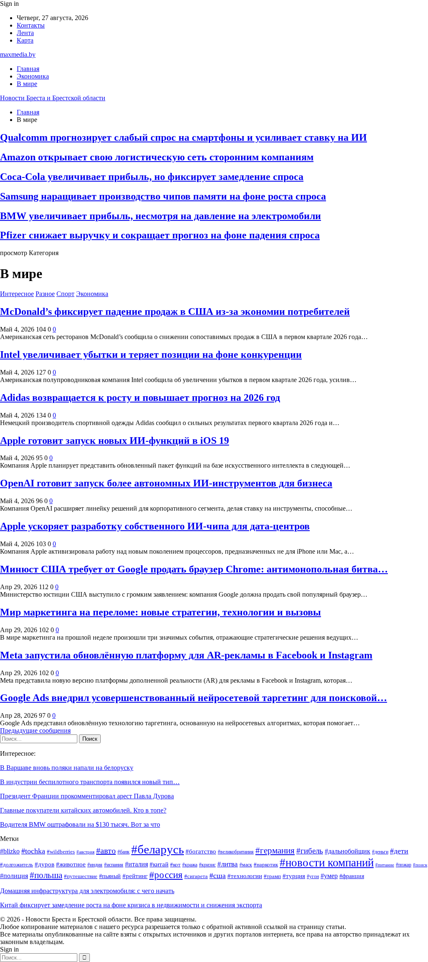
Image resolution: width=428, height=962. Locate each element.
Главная (28, 68)
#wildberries (61, 852)
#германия (275, 851)
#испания (113, 865)
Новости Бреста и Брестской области (52, 97)
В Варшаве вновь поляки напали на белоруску (66, 767)
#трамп (272, 876)
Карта (25, 40)
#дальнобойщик (347, 851)
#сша (217, 875)
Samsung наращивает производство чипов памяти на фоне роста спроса (163, 196)
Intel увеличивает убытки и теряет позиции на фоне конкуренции (151, 354)
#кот (175, 864)
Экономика (33, 76)
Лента (25, 32)
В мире (27, 83)
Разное (45, 293)
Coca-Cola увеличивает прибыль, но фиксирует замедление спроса (151, 176)
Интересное (17, 293)
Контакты (31, 25)
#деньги (380, 852)
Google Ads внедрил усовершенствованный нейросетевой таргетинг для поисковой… (193, 697)
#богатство (201, 851)
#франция (351, 876)
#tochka (33, 851)
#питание (384, 865)
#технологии (244, 876)
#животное (71, 864)
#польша (46, 875)
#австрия (85, 852)
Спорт (65, 293)
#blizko (10, 851)
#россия (166, 874)
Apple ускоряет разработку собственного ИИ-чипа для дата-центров (155, 526)
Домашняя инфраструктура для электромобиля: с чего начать (87, 890)
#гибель (309, 850)
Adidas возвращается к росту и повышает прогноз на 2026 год (140, 397)
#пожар (403, 865)
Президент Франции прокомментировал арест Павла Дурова (87, 796)
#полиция (14, 875)
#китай (159, 864)
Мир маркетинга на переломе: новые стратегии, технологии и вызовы (160, 612)
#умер (329, 876)
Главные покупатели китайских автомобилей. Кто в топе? (83, 810)
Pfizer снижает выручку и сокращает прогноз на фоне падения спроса (160, 235)
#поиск (420, 865)
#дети (399, 851)
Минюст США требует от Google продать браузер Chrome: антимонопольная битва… (194, 569)
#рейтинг (135, 876)
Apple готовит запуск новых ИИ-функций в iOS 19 (114, 440)
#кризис (207, 865)
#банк (123, 852)
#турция (294, 876)
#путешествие (80, 876)
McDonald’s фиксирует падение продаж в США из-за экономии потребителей (175, 311)
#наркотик (266, 865)
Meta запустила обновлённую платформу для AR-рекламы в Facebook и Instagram (186, 655)
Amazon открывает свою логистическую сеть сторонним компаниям (156, 157)
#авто (106, 850)
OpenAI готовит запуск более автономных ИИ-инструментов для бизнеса (166, 483)
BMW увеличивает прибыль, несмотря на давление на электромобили (160, 215)
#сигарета (196, 876)
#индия (94, 865)
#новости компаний (327, 862)
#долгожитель (16, 865)
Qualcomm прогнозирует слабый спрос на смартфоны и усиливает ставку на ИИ (183, 137)
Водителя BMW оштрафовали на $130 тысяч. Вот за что (80, 824)
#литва (227, 864)
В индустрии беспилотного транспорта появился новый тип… (90, 781)
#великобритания (236, 852)
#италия (136, 864)
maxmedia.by (18, 54)
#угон (313, 876)
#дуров (44, 864)
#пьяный (110, 876)
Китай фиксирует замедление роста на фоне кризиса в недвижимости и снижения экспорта (131, 905)
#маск (245, 865)
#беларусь (157, 849)
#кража (189, 865)
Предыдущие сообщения (35, 730)
